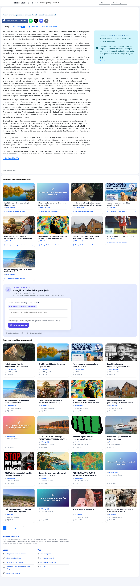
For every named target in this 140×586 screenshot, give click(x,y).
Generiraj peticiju (20, 325)
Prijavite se (104, 3)
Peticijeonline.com (21, 3)
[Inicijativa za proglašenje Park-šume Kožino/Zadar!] (19, 265)
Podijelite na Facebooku (16, 21)
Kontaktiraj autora (11, 170)
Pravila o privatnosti (49, 27)
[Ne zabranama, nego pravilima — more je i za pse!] (121, 198)
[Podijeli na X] (36, 21)
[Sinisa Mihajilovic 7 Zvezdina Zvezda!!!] (121, 230)
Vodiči (5, 550)
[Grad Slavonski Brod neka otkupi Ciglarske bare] (19, 198)
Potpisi (19, 27)
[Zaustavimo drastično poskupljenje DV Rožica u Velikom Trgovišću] (87, 231)
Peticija (7, 27)
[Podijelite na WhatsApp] (31, 21)
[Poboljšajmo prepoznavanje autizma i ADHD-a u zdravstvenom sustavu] (53, 231)
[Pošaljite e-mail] (41, 21)
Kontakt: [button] (56, 3)
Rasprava (34, 27)
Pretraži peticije (46, 3)
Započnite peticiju (119, 3)
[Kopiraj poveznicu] (46, 21)
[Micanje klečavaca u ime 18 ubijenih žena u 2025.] (53, 198)
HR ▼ (36, 3)
